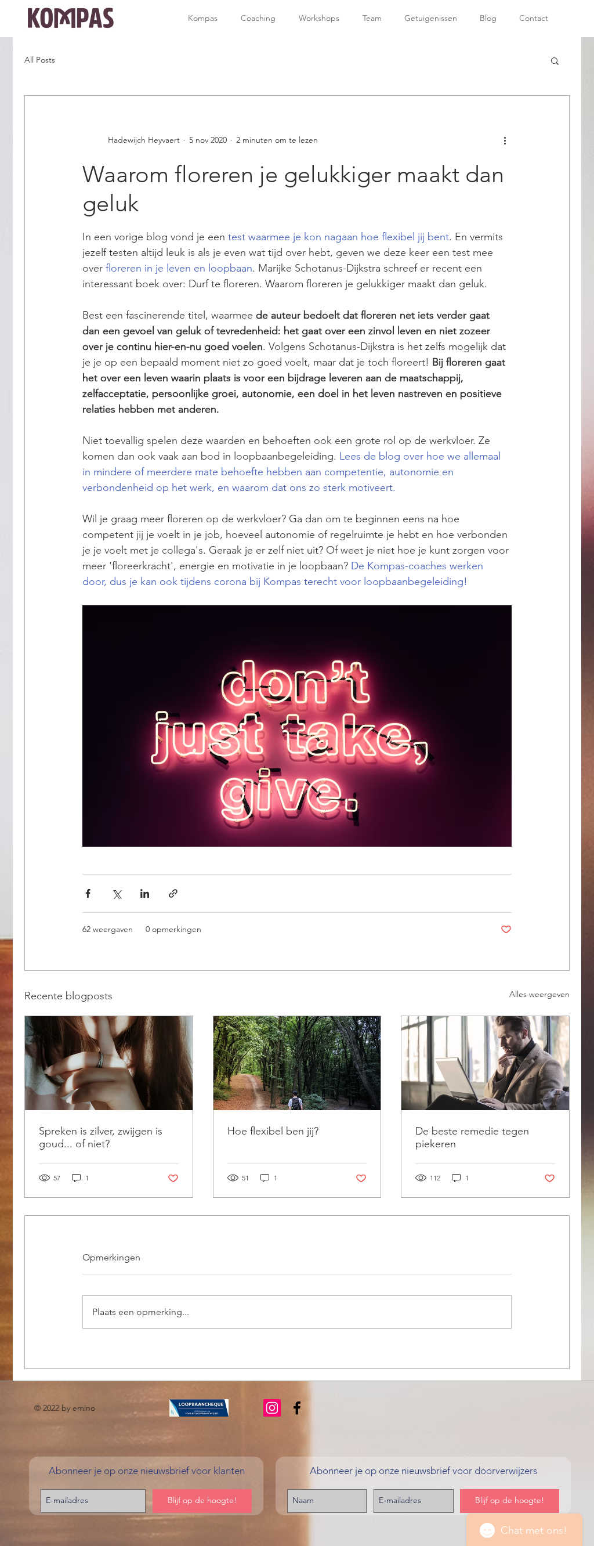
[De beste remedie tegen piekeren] (485, 1063)
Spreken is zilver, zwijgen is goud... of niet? (100, 1137)
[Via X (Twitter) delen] (116, 893)
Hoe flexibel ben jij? (272, 1131)
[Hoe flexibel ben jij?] (297, 1063)
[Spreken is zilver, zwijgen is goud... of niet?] (109, 1063)
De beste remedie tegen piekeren (472, 1137)
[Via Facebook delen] (87, 893)
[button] (554, 60)
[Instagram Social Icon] (272, 1408)
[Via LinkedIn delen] (144, 893)
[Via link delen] (173, 893)
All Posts (39, 60)
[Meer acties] (505, 140)
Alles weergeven (539, 994)
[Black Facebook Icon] (297, 1408)
